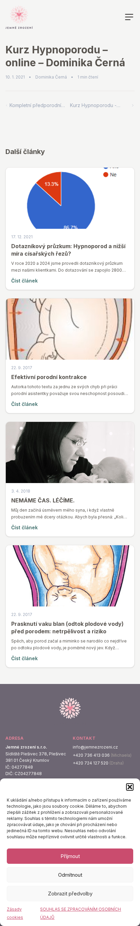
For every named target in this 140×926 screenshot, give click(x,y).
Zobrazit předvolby (70, 893)
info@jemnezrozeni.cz (95, 747)
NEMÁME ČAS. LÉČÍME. (43, 500)
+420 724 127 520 (90, 763)
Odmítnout (70, 875)
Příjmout (70, 856)
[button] (129, 787)
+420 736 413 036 (91, 755)
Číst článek (24, 281)
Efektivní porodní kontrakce (49, 377)
